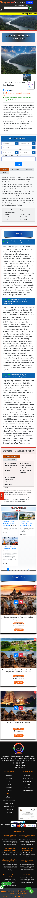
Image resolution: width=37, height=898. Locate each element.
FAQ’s (28, 784)
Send (18, 164)
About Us (9, 797)
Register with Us (9, 806)
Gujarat (9, 784)
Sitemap (27, 787)
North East (9, 790)
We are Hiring (9, 803)
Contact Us (9, 809)
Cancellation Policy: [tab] (11, 459)
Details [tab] (5, 169)
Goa (9, 781)
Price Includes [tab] (16, 169)
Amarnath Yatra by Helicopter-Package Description (9, 523)
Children (20, 150)
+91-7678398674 (20, 2)
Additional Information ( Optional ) (11, 155)
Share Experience (27, 790)
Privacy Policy (27, 781)
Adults (3, 150)
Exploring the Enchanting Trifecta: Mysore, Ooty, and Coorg (26, 524)
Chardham (9, 778)
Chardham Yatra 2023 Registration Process (10, 547)
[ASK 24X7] (2, 890)
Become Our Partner (9, 800)
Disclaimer (9, 812)
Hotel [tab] (5, 172)
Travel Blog (27, 775)
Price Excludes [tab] (29, 169)
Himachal (9, 787)
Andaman (9, 775)
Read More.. (6, 533)
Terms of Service (28, 778)
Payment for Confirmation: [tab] (12, 456)
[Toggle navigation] (35, 10)
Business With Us (8, 891)
